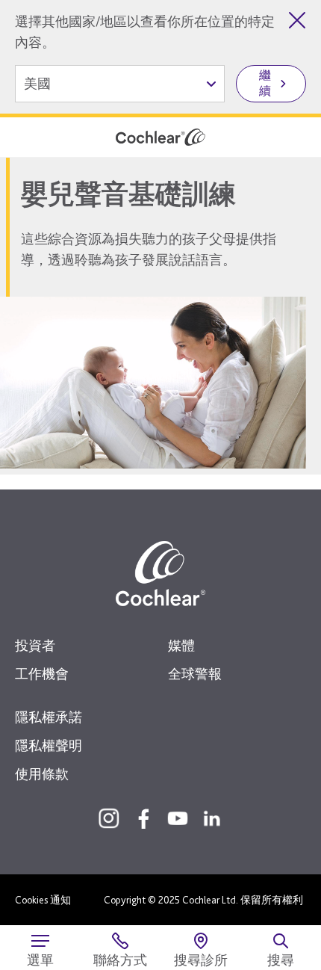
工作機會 (42, 674)
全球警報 (195, 674)
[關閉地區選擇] (297, 20)
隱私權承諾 (48, 717)
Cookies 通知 (43, 900)
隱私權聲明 (48, 745)
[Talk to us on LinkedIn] (212, 818)
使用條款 (42, 774)
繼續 (265, 83)
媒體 (181, 645)
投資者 (35, 645)
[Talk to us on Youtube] (177, 818)
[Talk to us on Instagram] (109, 818)
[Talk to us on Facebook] (143, 818)
